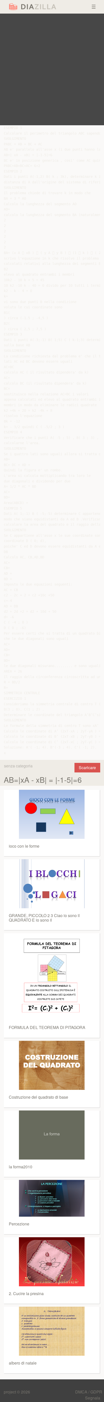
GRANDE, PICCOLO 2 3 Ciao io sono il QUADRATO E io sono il (44, 918)
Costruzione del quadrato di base (38, 1097)
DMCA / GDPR (88, 1392)
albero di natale (23, 1363)
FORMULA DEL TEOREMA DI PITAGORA (47, 1027)
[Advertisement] (52, 69)
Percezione (19, 1224)
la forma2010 (20, 1167)
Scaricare (87, 767)
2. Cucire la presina (26, 1293)
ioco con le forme (24, 846)
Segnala (92, 1398)
